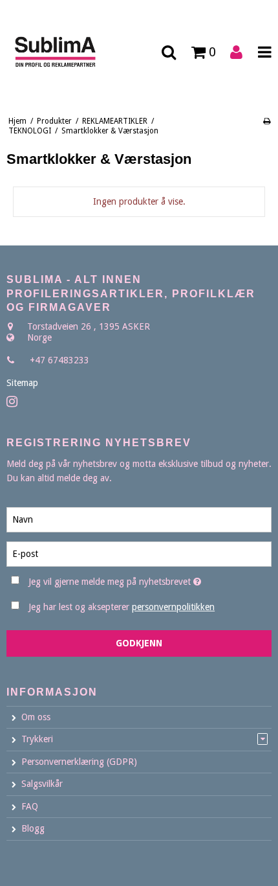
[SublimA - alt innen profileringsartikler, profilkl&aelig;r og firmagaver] (69, 52)
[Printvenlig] (267, 121)
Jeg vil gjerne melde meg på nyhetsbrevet (122, 579)
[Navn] (139, 519)
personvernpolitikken (173, 607)
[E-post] (139, 554)
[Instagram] (11, 402)
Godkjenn (139, 643)
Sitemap (22, 383)
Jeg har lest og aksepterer (121, 607)
